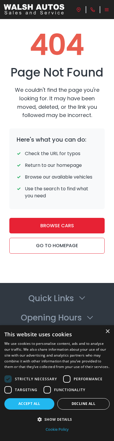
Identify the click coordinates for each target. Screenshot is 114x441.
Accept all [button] (29, 403)
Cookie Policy (57, 429)
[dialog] (57, 383)
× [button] (107, 331)
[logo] (34, 9)
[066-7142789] (92, 9)
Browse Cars (57, 225)
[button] (57, 419)
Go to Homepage (57, 245)
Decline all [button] (83, 403)
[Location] (78, 9)
